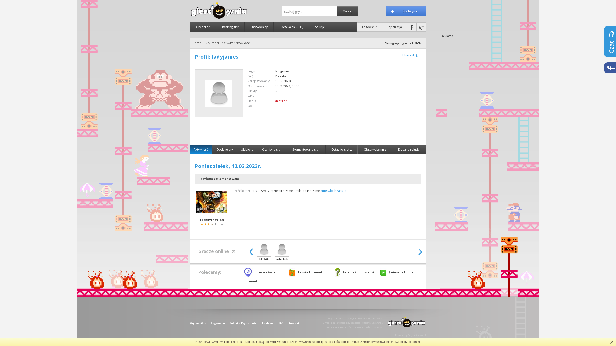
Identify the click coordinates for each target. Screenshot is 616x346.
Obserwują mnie (375, 150)
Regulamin (218, 323)
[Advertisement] (380, 103)
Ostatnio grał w (341, 150)
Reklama (268, 323)
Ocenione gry (271, 150)
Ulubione (247, 150)
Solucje (320, 27)
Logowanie (369, 27)
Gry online (203, 27)
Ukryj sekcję (410, 55)
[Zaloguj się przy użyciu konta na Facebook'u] (411, 27)
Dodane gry (225, 150)
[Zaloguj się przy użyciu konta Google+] (421, 27)
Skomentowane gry (305, 150)
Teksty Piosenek (310, 272)
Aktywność (201, 150)
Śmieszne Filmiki (401, 272)
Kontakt (294, 323)
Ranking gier (230, 27)
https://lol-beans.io (333, 191)
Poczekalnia (291, 27)
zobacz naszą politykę (260, 342)
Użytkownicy (259, 27)
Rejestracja (394, 27)
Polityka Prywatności (243, 323)
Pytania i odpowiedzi (358, 272)
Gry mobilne (198, 323)
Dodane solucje (409, 150)
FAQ (281, 323)
